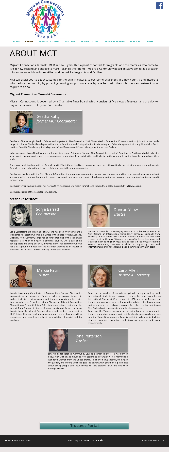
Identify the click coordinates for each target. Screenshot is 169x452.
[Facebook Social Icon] (159, 5)
